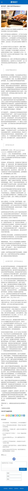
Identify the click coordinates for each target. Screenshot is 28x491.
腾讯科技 (22, 488)
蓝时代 (14, 2)
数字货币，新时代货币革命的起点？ (11, 6)
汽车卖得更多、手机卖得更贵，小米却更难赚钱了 (15, 422)
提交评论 (22, 469)
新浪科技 (16, 488)
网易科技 (11, 488)
